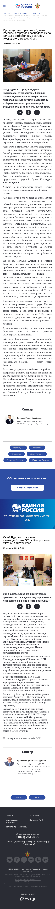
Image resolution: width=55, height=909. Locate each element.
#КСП (37, 797)
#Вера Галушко (36, 454)
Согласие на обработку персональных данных (27, 886)
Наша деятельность (21, 13)
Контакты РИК (36, 820)
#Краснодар (18, 448)
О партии (9, 816)
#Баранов (37, 448)
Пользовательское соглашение (28, 879)
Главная (6, 13)
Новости (36, 13)
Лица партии (35, 816)
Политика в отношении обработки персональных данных (27, 884)
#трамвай (16, 454)
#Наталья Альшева (15, 460)
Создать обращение (27, 488)
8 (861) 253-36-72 (27, 837)
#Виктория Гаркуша (40, 460)
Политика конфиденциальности (27, 881)
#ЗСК (18, 797)
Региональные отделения (11, 821)
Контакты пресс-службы (16, 827)
